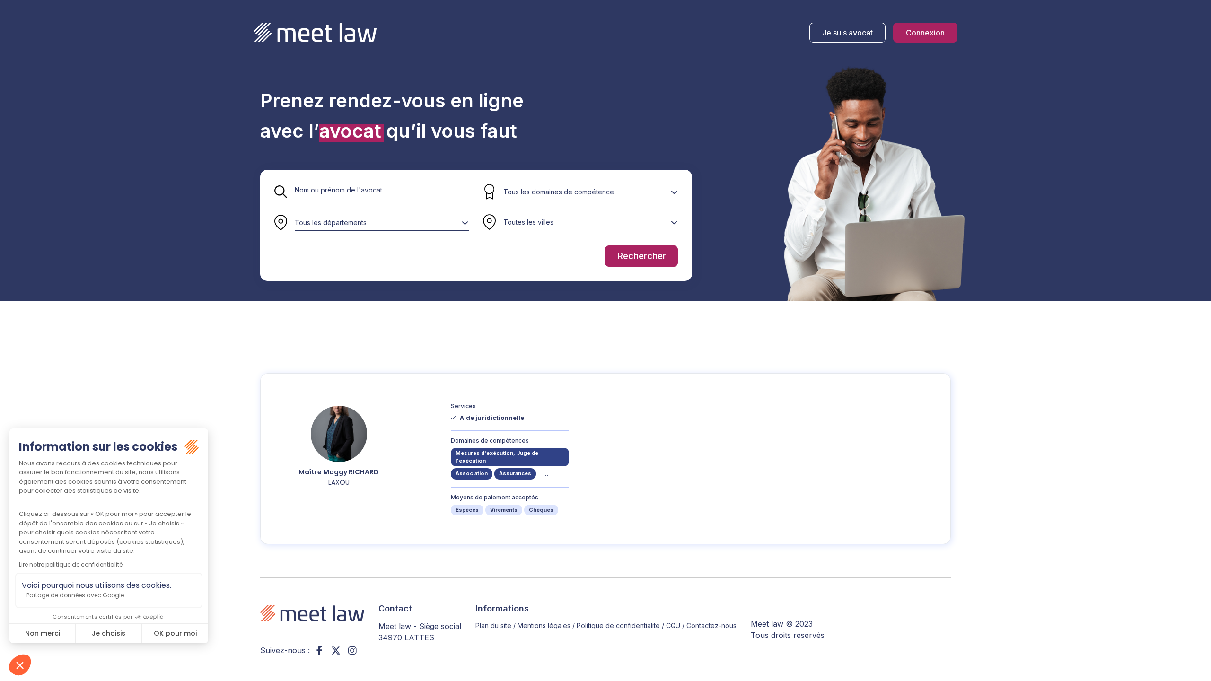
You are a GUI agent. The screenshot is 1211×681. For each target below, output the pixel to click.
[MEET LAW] (315, 32)
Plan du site (493, 625)
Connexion (925, 32)
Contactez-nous (711, 625)
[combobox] (382, 223)
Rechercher (641, 256)
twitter (336, 650)
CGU (673, 625)
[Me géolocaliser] (489, 222)
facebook (319, 650)
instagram (352, 650)
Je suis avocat (847, 32)
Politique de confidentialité (618, 625)
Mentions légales (544, 625)
